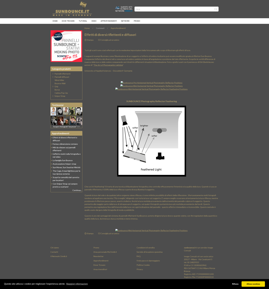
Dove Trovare (99, 265)
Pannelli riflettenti (62, 73)
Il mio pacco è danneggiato (148, 260)
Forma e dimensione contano (65, 144)
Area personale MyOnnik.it (105, 252)
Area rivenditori (100, 269)
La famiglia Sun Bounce (63, 160)
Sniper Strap (60, 96)
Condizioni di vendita (146, 247)
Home (55, 21)
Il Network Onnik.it (58, 256)
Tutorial (83, 21)
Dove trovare (68, 21)
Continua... (77, 190)
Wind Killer (59, 80)
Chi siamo (54, 247)
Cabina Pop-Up (61, 93)
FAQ (139, 256)
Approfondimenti (109, 21)
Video (93, 21)
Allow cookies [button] (253, 284)
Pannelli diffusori (62, 77)
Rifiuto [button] (235, 284)
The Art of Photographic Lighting (108, 65)
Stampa (89, 40)
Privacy (140, 269)
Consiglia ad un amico (109, 40)
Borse (57, 90)
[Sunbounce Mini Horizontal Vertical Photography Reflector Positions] (151, 85)
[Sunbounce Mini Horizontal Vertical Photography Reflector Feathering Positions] (151, 89)
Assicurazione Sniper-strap (64, 164)
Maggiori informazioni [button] (77, 284)
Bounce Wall (60, 83)
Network (125, 21)
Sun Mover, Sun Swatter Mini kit (66, 167)
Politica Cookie (143, 265)
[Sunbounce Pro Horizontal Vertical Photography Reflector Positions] (151, 82)
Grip (56, 86)
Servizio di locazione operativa (150, 252)
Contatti (54, 252)
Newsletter (98, 256)
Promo (137, 21)
